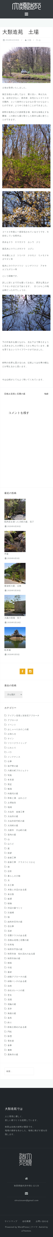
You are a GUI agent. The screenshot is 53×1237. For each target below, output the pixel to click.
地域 (10, 807)
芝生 (10, 995)
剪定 (10, 784)
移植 (10, 963)
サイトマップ (11, 1221)
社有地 (11, 944)
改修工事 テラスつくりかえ (21, 862)
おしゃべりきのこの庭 (18, 729)
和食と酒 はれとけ (17, 798)
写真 (10, 775)
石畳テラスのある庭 (17, 935)
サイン (11, 738)
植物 (10, 903)
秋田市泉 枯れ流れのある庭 (21, 954)
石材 (10, 931)
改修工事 (12, 857)
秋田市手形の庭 (15, 949)
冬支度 (11, 780)
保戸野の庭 (13, 766)
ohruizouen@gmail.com (27, 1200)
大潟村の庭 (13, 825)
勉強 (10, 789)
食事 (10, 1045)
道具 (10, 1018)
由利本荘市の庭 (15, 922)
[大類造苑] (25, 1159)
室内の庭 (12, 834)
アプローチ (13, 720)
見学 (10, 1009)
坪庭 (6, 554)
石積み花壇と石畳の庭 (19, 394)
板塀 (10, 899)
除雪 (10, 1036)
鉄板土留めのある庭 (17, 1027)
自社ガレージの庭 (16, 990)
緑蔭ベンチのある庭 (17, 981)
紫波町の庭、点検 (12, 586)
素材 (10, 972)
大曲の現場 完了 (12, 618)
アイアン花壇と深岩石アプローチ (23, 715)
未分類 (11, 894)
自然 (10, 986)
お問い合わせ (42, 1221)
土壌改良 (12, 803)
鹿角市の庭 (13, 1054)
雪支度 (11, 1041)
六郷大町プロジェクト (18, 770)
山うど (11, 844)
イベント (12, 725)
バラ (10, 752)
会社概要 (26, 1221)
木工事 (11, 885)
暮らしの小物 (14, 876)
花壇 (10, 999)
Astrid (42, 1227)
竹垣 (10, 967)
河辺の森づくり (15, 908)
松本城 (7, 650)
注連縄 (11, 912)
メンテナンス (14, 757)
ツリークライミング (17, 743)
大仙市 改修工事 (16, 812)
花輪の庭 (12, 1004)
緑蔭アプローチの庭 (17, 977)
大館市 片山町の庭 (17, 830)
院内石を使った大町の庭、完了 (19, 522)
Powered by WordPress (17, 1227)
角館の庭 (12, 1013)
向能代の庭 (13, 793)
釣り (10, 1022)
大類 (29, 40)
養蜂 (10, 1050)
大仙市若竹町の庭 (16, 821)
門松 (10, 1032)
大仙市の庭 (13, 816)
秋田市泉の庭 (14, 958)
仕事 (10, 761)
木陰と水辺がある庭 (17, 889)
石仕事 (11, 926)
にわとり (12, 748)
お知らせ (12, 734)
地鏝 (46, 394)
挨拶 (10, 853)
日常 (10, 871)
